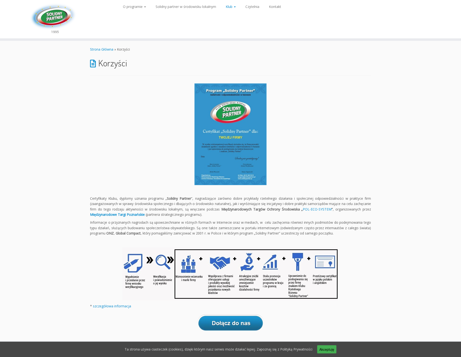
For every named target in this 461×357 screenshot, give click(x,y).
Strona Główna (101, 49)
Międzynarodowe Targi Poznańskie (118, 214)
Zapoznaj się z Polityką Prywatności (284, 349)
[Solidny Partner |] (53, 19)
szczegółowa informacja (112, 306)
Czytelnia (252, 6)
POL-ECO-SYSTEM (317, 209)
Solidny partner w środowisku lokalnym (186, 6)
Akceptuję (326, 349)
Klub (229, 6)
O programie (133, 6)
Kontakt (275, 6)
